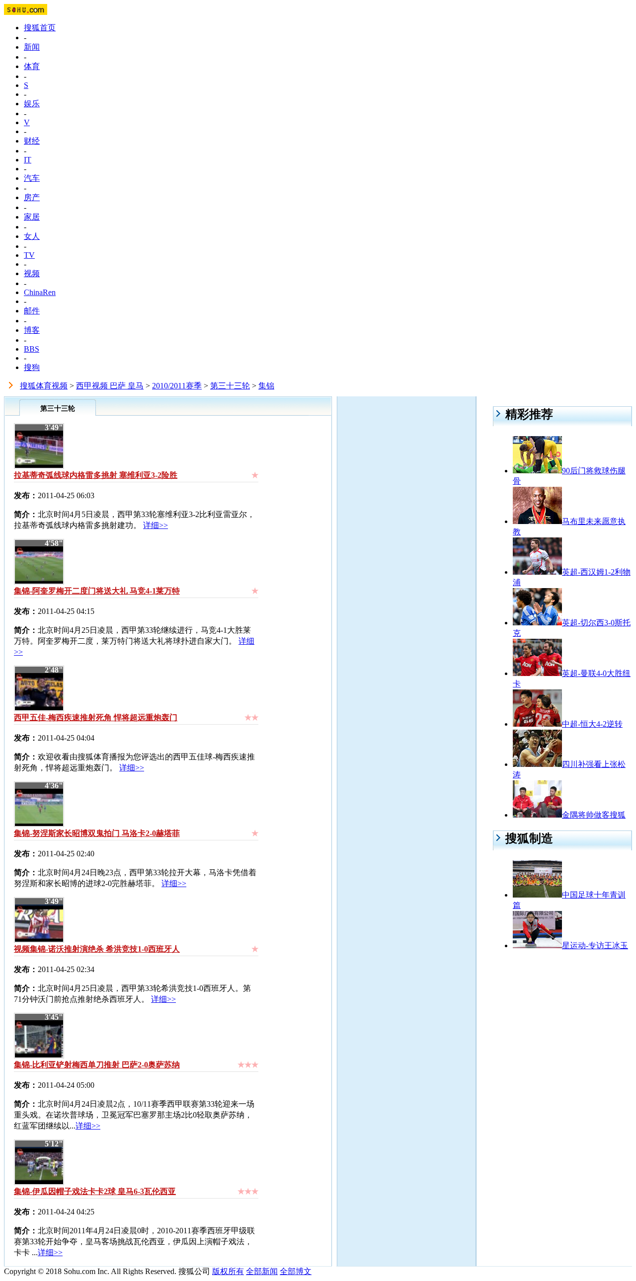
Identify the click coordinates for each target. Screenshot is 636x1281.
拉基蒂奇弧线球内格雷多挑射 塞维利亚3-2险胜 (95, 475)
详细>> (155, 525)
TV (29, 255)
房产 (32, 197)
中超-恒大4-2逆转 (592, 724)
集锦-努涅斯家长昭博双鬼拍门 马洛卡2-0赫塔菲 (97, 833)
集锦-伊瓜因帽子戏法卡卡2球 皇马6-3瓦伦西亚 (95, 1191)
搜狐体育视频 (44, 385)
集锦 (266, 385)
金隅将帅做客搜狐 (594, 815)
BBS (31, 349)
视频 (32, 273)
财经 (32, 141)
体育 (32, 66)
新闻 (32, 47)
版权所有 (228, 1271)
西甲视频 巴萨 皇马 (110, 385)
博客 (32, 330)
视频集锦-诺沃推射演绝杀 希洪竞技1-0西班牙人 (97, 949)
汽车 (32, 178)
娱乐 (32, 103)
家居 (32, 217)
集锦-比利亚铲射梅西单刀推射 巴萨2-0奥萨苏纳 (97, 1064)
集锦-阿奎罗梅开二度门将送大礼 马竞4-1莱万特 (97, 591)
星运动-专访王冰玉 (595, 945)
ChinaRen (40, 292)
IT (27, 159)
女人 (32, 236)
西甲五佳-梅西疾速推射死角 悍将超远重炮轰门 (95, 717)
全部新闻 (262, 1271)
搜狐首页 (40, 27)
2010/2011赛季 (177, 385)
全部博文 (296, 1271)
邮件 (32, 310)
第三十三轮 (230, 385)
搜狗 (32, 367)
